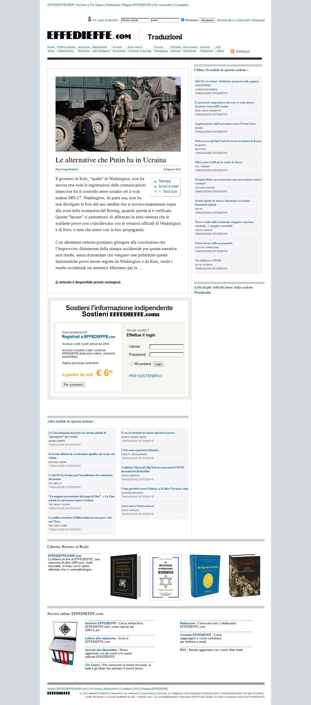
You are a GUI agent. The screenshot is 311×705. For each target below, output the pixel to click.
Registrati (259, 20)
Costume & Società (139, 51)
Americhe (84, 47)
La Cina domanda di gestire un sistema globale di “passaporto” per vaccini (77, 435)
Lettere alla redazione (100, 638)
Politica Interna (66, 47)
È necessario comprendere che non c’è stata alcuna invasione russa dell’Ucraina (224, 104)
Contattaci (182, 5)
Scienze (205, 47)
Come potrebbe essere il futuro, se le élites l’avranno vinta (154, 489)
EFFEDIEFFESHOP (61, 5)
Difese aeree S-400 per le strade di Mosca (218, 162)
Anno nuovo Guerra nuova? (137, 506)
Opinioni (176, 51)
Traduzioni (206, 51)
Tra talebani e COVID (208, 260)
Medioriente (99, 47)
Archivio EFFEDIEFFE (100, 623)
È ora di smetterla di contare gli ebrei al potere (148, 433)
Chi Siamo (97, 5)
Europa (117, 47)
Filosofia (176, 47)
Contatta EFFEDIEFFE (195, 635)
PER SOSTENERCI (145, 376)
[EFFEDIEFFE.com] (92, 40)
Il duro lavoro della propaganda (213, 243)
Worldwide (189, 51)
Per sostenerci (163, 5)
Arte (218, 47)
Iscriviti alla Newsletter (101, 650)
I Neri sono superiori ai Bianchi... (140, 450)
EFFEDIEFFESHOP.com (65, 556)
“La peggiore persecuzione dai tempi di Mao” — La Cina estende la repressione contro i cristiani (81, 498)
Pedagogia (161, 51)
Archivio (82, 5)
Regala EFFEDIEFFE (136, 5)
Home (51, 47)
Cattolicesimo (65, 51)
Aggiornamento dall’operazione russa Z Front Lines (225, 124)
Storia (51, 51)
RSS (183, 650)
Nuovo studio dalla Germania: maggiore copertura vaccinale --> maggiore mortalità (224, 224)
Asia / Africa (135, 47)
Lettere (220, 51)
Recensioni (190, 47)
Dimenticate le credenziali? (234, 20)
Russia (158, 47)
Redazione (113, 5)
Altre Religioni (101, 51)
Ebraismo (84, 51)
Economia (119, 51)
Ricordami (192, 20)
